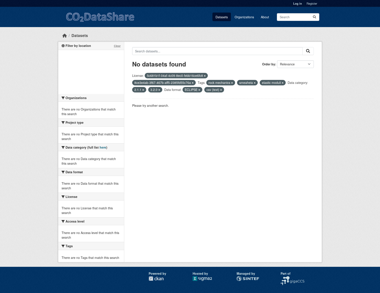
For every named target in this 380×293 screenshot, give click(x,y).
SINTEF (242, 278)
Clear (117, 46)
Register (312, 3)
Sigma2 (206, 278)
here (103, 147)
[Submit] (314, 17)
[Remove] (205, 75)
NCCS (285, 278)
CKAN (156, 278)
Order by (268, 64)
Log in (297, 3)
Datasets (222, 17)
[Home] (64, 35)
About (265, 17)
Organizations (244, 17)
